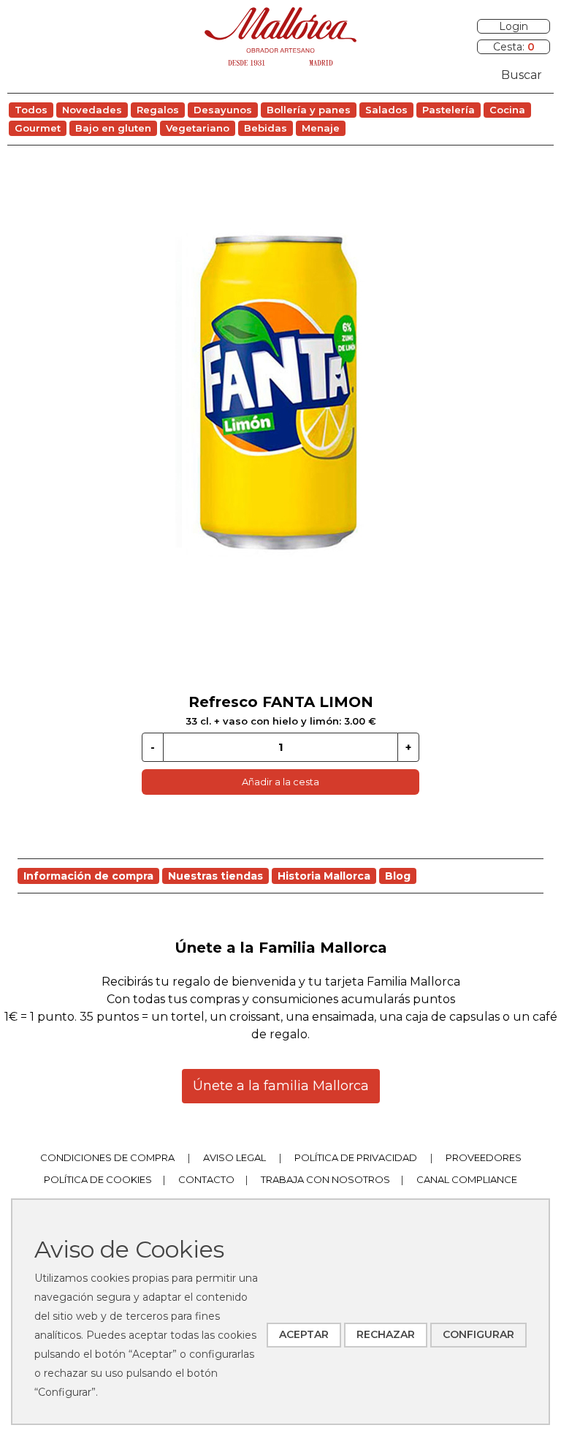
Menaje (321, 128)
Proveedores (484, 1157)
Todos (31, 110)
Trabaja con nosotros (325, 1179)
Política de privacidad (355, 1157)
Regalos (158, 110)
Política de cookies (98, 1179)
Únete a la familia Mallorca (281, 1086)
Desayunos (223, 110)
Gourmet (38, 128)
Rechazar (385, 1334)
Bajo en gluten (113, 128)
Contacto (206, 1179)
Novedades (92, 110)
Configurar (478, 1334)
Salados (386, 110)
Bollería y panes (309, 110)
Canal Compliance (466, 1179)
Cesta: (514, 46)
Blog (398, 876)
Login (513, 26)
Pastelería (448, 110)
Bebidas (265, 128)
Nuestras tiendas (215, 876)
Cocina (507, 110)
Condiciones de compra (107, 1157)
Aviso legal (234, 1157)
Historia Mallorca (324, 876)
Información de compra (88, 876)
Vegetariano (197, 128)
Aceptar (304, 1334)
